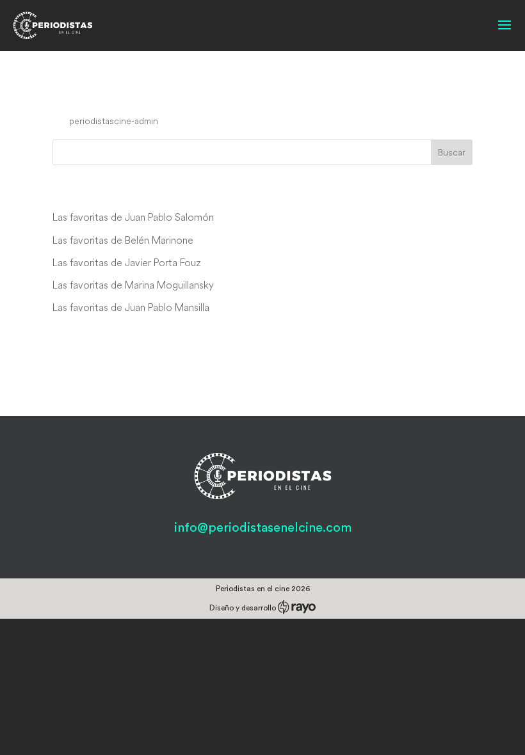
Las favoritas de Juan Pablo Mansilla (130, 307)
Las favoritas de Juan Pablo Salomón (133, 217)
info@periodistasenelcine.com (262, 527)
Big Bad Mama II (116, 96)
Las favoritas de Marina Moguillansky (133, 284)
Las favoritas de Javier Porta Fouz (126, 262)
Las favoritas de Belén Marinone (122, 240)
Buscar (451, 152)
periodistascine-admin (113, 121)
